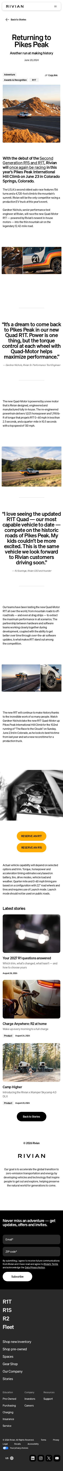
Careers (29, 1405)
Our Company (13, 1371)
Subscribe (17, 1276)
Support (48, 1399)
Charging (8, 1412)
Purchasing (9, 1405)
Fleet (8, 1326)
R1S (7, 1310)
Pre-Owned (9, 1399)
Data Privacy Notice (35, 1267)
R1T (7, 1301)
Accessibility (33, 1444)
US (6, 1458)
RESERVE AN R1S (31, 847)
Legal (5, 1444)
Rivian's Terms (51, 1264)
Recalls (17, 1444)
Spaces (8, 1356)
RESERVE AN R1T (31, 836)
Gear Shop (10, 1364)
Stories (8, 1378)
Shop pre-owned (15, 1349)
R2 (6, 1318)
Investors (30, 1399)
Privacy (56, 1440)
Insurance (8, 1419)
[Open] (55, 6)
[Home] (14, 6)
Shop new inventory (17, 1341)
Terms (43, 1440)
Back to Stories (18, 19)
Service (7, 1426)
